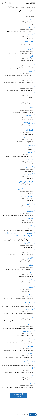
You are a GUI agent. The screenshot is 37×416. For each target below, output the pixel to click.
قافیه (13, 11)
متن (20, 11)
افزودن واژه (25, 414)
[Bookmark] (34, 19)
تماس (18, 414)
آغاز (17, 11)
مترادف (22, 7)
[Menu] (33, 3)
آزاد (13, 7)
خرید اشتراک (33, 415)
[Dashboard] (2, 3)
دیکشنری (28, 7)
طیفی (17, 7)
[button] (9, 3)
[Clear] (12, 3)
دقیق (30, 11)
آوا (23, 11)
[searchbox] (23, 3)
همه (34, 7)
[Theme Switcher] (5, 3)
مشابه (26, 11)
